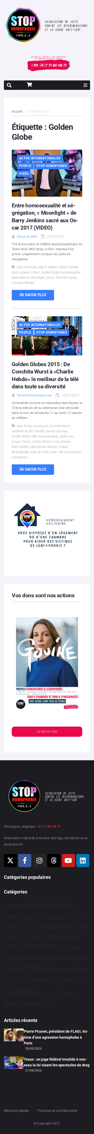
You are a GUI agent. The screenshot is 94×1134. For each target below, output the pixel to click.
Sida (33, 452)
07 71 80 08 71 (49, 826)
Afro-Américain (27, 267)
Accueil (17, 111)
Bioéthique (15, 927)
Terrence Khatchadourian (34, 395)
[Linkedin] (82, 860)
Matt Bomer (38, 447)
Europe (46, 936)
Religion (79, 969)
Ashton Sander (68, 267)
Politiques (39, 968)
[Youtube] (68, 860)
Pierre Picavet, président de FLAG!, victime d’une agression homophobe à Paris (56, 1037)
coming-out (40, 426)
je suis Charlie (21, 441)
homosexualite (70, 272)
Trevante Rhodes (23, 283)
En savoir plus (33, 295)
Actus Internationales (39, 158)
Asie (40, 917)
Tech (41, 994)
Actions (14, 905)
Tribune (51, 994)
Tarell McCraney (66, 277)
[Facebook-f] (24, 860)
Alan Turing (24, 426)
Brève (31, 928)
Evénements (68, 936)
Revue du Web (27, 236)
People (25, 166)
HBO (34, 436)
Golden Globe (50, 272)
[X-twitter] (10, 860)
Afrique (28, 917)
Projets (63, 969)
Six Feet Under (47, 452)
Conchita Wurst (59, 426)
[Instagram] (39, 860)
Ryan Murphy (20, 452)
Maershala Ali (21, 277)
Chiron (35, 272)
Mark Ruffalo (20, 447)
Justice (60, 957)
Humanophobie (26, 957)
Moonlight (38, 277)
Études (46, 1004)
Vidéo (23, 174)
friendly (39, 431)
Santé (11, 980)
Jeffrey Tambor (42, 441)
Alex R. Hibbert (48, 267)
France (49, 946)
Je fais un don (46, 731)
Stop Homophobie (51, 166)
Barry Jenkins (21, 272)
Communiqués (54, 927)
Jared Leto (67, 436)
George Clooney (56, 431)
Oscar (50, 277)
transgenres (19, 457)
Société (31, 980)
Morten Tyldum (58, 447)
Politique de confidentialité (57, 1111)
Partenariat (80, 958)
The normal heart (69, 452)
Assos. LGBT (65, 916)
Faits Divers (21, 946)
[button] (85, 85)
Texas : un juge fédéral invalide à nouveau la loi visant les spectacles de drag (57, 1062)
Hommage (70, 947)
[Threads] (53, 860)
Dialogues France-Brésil (20, 937)
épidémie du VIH (22, 431)
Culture (81, 927)
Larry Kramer (62, 441)
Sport (51, 981)
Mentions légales (16, 1111)
